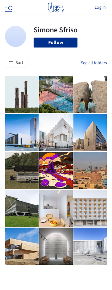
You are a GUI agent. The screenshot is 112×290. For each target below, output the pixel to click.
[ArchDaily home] (56, 7)
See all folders (94, 63)
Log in (100, 7)
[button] (16, 63)
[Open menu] (8, 7)
